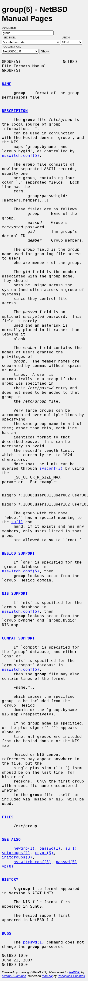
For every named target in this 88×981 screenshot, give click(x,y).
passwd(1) (50, 848)
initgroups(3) (17, 857)
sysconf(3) (51, 468)
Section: (11, 37)
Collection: (12, 46)
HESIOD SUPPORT (18, 553)
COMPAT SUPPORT (18, 638)
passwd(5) (66, 862)
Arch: (68, 37)
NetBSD (74, 972)
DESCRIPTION (15, 111)
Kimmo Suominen (14, 976)
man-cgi (47, 976)
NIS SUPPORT (15, 593)
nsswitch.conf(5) (20, 155)
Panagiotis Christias (71, 976)
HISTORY (10, 879)
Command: (10, 28)
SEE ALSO (11, 839)
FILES (8, 817)
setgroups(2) (16, 853)
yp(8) (8, 866)
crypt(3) (44, 853)
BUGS (6, 933)
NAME (6, 84)
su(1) (17, 522)
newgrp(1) (24, 848)
